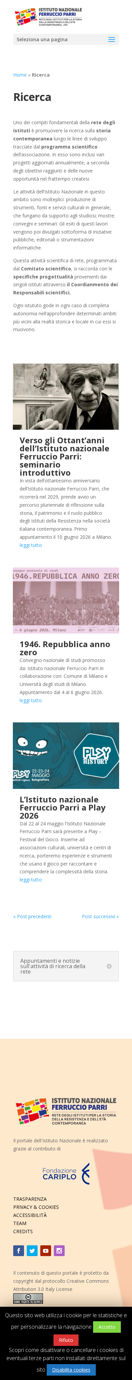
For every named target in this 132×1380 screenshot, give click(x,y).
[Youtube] (45, 1250)
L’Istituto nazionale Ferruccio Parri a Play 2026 (63, 807)
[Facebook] (18, 1250)
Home (20, 75)
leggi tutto (31, 545)
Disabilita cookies (71, 1369)
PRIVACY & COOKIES (36, 1207)
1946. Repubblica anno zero (65, 648)
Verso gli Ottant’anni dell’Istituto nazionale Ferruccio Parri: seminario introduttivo (64, 456)
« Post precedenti (32, 916)
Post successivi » (100, 916)
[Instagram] (59, 1250)
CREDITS (23, 1231)
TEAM (19, 1223)
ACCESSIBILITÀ (30, 1215)
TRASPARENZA (30, 1199)
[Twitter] (32, 1250)
